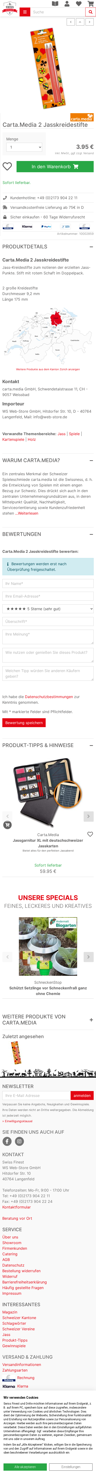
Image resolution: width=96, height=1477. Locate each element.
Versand (88, 153)
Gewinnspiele (14, 1345)
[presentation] (7, 816)
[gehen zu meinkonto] (66, 4)
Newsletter (18, 1086)
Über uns (10, 1237)
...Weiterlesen (26, 513)
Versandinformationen (21, 1364)
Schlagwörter (14, 1323)
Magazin (9, 1312)
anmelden (82, 1095)
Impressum (11, 1293)
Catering (9, 1254)
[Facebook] (7, 1141)
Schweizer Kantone (19, 1317)
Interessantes (21, 1304)
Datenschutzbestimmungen (49, 696)
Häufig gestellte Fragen (23, 1287)
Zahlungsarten (14, 1370)
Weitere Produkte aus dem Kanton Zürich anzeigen (48, 369)
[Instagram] (19, 1141)
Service (12, 1229)
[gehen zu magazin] (54, 4)
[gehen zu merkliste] (7, 166)
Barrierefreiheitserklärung (24, 1282)
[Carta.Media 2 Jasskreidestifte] (16, 1053)
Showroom (11, 1242)
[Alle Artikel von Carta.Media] (48, 117)
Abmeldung (86, 1110)
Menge (12, 139)
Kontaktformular (16, 1207)
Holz (32, 439)
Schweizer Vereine (18, 1329)
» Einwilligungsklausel (17, 1121)
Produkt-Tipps (14, 1340)
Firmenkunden (14, 1248)
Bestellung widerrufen (21, 1270)
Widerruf (9, 1276)
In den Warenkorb (52, 166)
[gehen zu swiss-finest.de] (10, 8)
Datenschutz (13, 1265)
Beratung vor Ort (17, 1218)
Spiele (74, 433)
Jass (61, 433)
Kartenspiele (13, 439)
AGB (6, 1259)
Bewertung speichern (24, 722)
